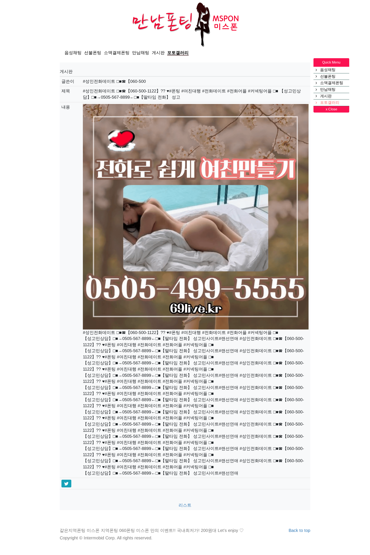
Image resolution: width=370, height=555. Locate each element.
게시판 (158, 52)
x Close (331, 109)
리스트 (185, 505)
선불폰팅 (92, 52)
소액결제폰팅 (117, 52)
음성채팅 (73, 52)
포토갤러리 (178, 52)
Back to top (299, 530)
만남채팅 (140, 52)
